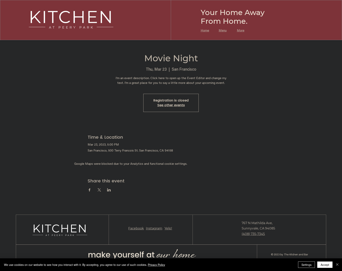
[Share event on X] (99, 189)
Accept (325, 265)
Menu (223, 30)
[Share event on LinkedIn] (109, 189)
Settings (306, 265)
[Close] (337, 265)
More (240, 30)
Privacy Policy (156, 265)
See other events (171, 105)
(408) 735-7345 (253, 234)
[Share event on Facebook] (89, 189)
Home (205, 30)
